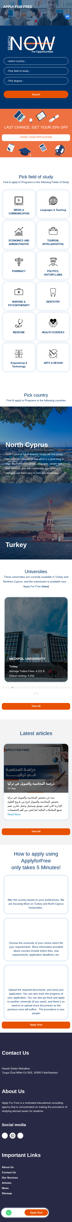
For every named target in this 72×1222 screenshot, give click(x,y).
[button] (3, 687)
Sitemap (7, 1193)
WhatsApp (8, 1212)
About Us (8, 1167)
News (5, 1188)
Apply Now (36, 1212)
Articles (6, 1182)
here (45, 586)
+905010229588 (19, 1212)
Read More (14, 814)
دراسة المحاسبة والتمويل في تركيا (31, 783)
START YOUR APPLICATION (36, 137)
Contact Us (9, 1172)
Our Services (10, 1177)
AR (67, 16)
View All (36, 705)
